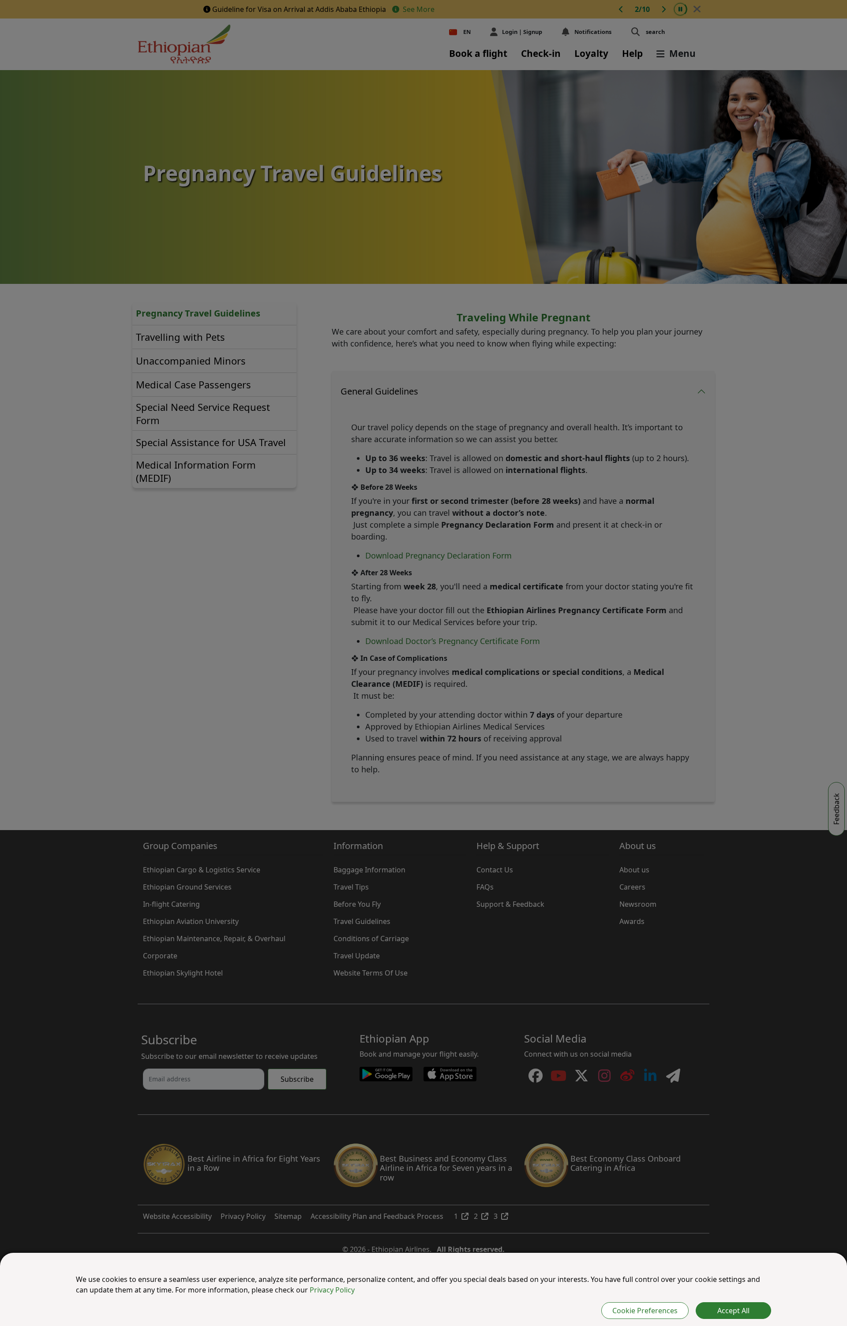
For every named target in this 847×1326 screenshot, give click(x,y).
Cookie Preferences (645, 1310)
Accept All (733, 1310)
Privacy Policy (332, 1290)
